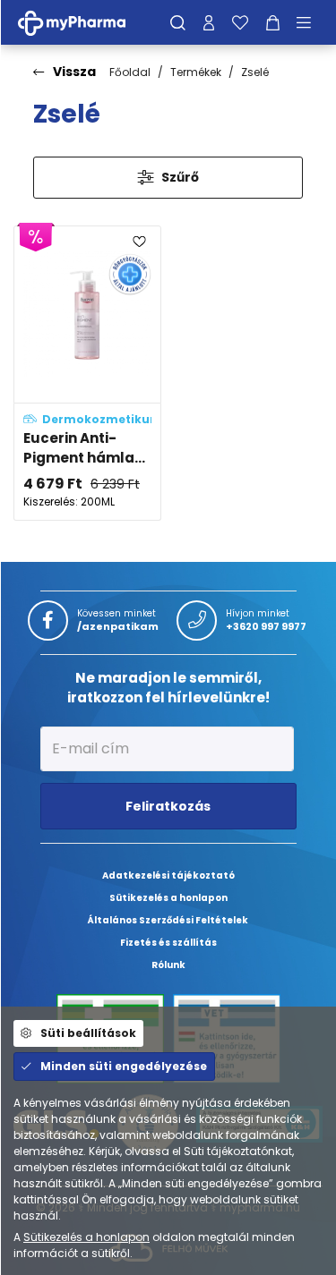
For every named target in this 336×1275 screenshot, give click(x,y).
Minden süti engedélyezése (123, 1066)
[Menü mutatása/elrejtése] (310, 22)
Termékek (195, 72)
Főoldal (130, 72)
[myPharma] (85, 22)
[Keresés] (178, 22)
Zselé (255, 72)
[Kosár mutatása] (273, 22)
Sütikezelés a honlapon (86, 1237)
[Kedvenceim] (240, 22)
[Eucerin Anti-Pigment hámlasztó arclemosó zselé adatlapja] (87, 373)
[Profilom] (209, 22)
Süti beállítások (88, 1033)
